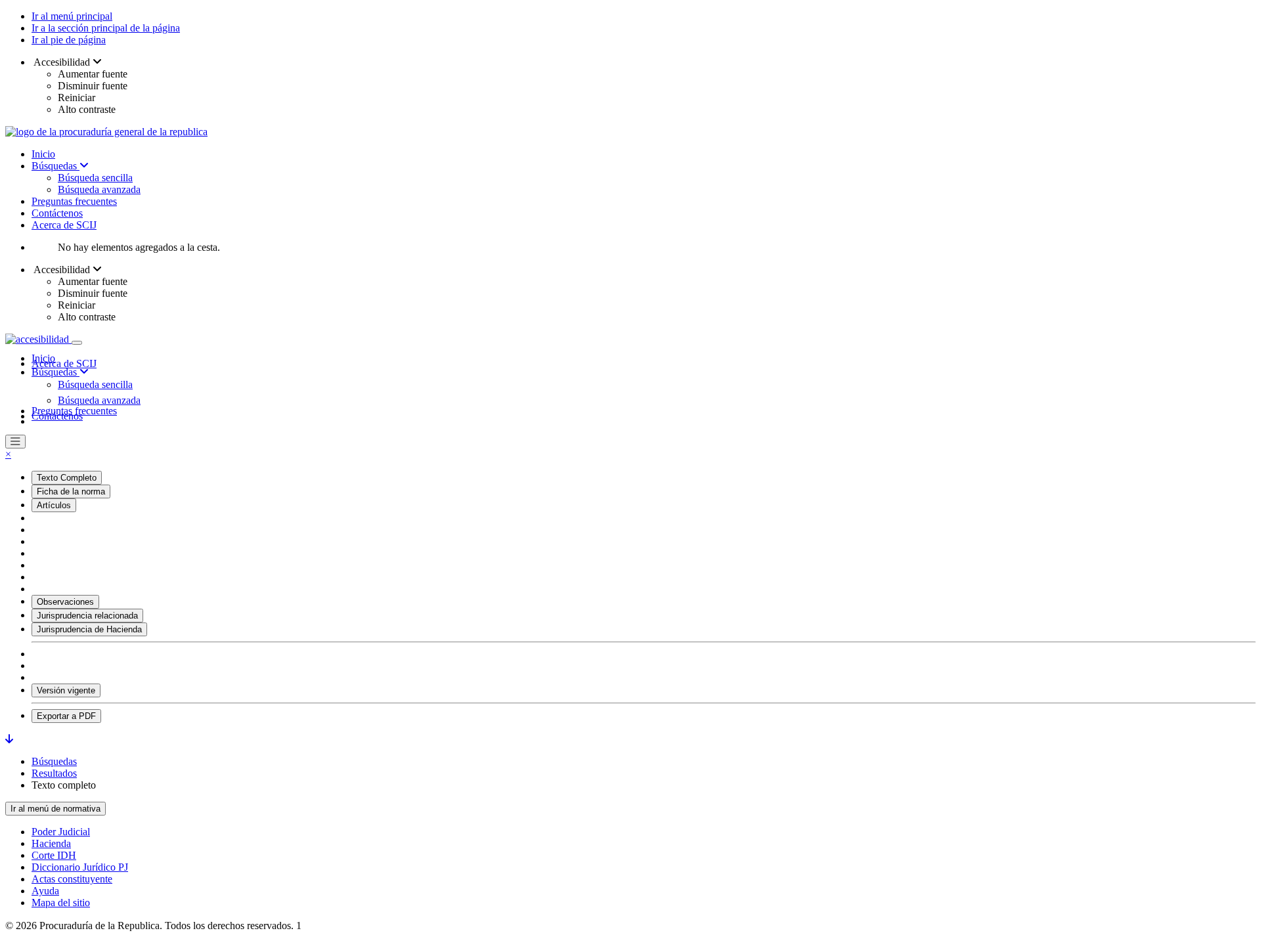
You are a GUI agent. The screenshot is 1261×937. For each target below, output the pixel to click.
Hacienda (51, 843)
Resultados (54, 773)
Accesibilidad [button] (62, 62)
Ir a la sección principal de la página (106, 27)
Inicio (43, 154)
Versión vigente (66, 690)
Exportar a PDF (66, 716)
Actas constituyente (72, 878)
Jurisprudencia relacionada (87, 616)
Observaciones (65, 602)
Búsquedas (55, 165)
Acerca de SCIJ (64, 224)
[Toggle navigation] (77, 343)
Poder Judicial (61, 831)
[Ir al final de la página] (9, 739)
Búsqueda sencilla (95, 177)
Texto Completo (67, 478)
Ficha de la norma (71, 491)
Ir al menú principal (72, 16)
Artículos (54, 505)
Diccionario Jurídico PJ (80, 867)
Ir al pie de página (69, 39)
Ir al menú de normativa (55, 809)
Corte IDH (54, 855)
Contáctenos (57, 213)
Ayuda (45, 890)
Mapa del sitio (61, 902)
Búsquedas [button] (55, 372)
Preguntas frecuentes (74, 201)
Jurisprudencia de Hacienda (89, 629)
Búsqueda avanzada (99, 189)
